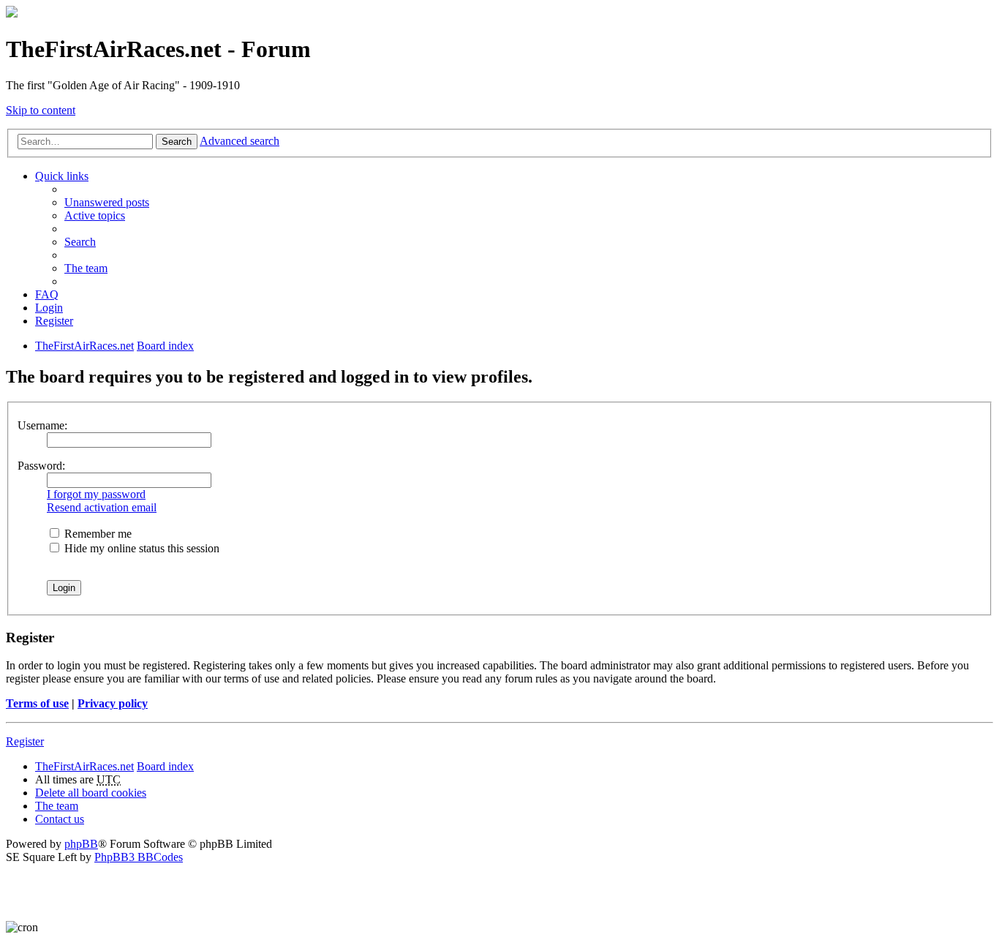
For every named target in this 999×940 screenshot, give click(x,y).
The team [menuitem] (86, 268)
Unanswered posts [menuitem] (106, 202)
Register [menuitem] (54, 321)
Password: (41, 465)
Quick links (61, 176)
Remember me (96, 533)
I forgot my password (96, 494)
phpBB (81, 844)
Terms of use (37, 703)
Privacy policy (113, 703)
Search (177, 141)
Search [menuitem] (80, 242)
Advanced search (239, 141)
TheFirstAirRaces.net (84, 766)
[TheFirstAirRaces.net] (12, 13)
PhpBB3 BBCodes (138, 857)
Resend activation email (102, 507)
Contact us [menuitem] (59, 819)
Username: (42, 425)
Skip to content (40, 110)
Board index (165, 766)
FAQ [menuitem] (47, 294)
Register (25, 741)
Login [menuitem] (49, 307)
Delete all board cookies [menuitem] (90, 792)
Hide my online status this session (140, 548)
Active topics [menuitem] (94, 215)
